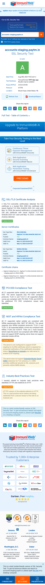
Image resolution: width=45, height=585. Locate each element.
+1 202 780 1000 (11, 550)
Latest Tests (15, 42)
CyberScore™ (7, 581)
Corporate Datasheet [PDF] (22, 188)
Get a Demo (22, 581)
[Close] (41, 9)
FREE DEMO (22, 178)
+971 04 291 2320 (32, 550)
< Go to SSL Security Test (10, 20)
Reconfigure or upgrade (17, 351)
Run (41, 34)
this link (36, 571)
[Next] (44, 11)
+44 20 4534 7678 (32, 533)
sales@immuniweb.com (22, 525)
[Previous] (1, 11)
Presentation (37, 581)
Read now (23, 12)
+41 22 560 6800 (11, 533)
